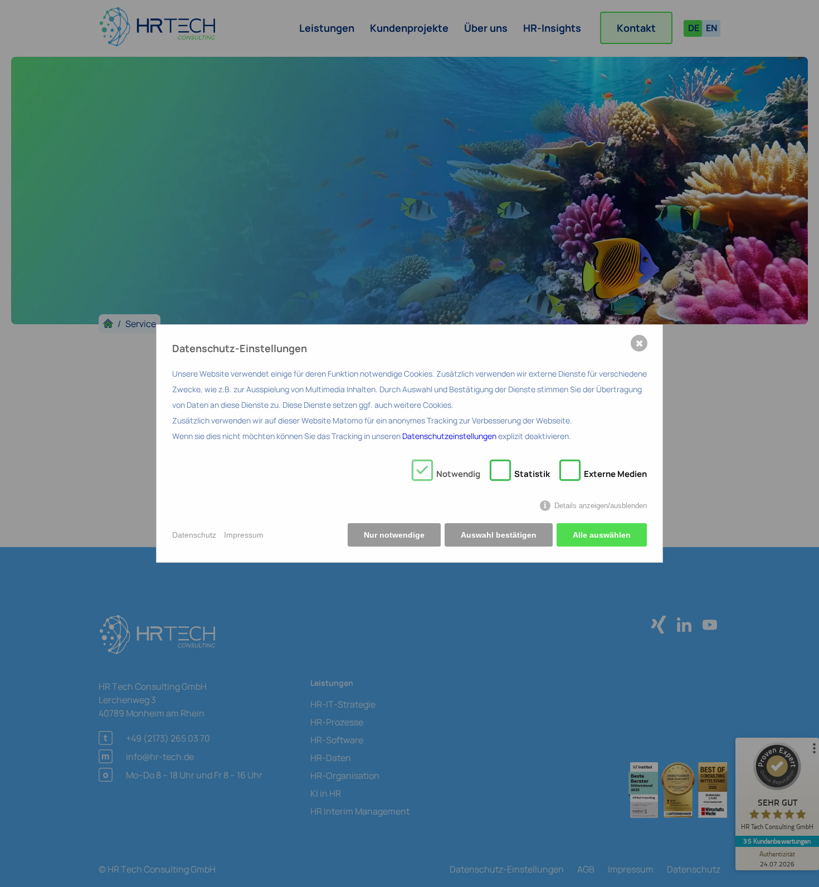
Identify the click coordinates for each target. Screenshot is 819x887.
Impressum (244, 534)
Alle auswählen (602, 534)
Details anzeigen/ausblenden (600, 505)
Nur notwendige (394, 534)
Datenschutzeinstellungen (449, 436)
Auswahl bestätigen (499, 534)
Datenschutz (194, 534)
